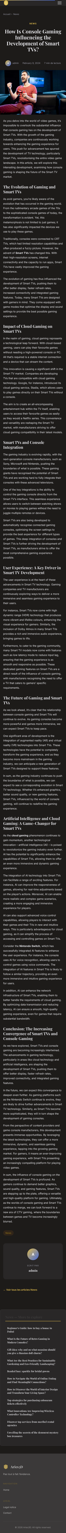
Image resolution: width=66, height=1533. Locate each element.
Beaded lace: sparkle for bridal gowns (28, 1371)
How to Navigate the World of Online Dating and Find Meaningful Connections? (31, 1380)
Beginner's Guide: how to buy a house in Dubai (29, 1329)
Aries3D (17, 1466)
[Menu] (59, 3)
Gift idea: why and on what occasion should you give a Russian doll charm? (31, 1351)
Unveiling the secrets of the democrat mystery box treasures (32, 1434)
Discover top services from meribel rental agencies (30, 1423)
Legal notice (9, 1507)
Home (6, 1489)
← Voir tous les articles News (20, 1289)
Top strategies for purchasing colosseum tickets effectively (29, 1402)
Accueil (6, 14)
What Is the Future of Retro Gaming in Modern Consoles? (28, 1340)
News (16, 14)
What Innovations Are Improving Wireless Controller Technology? (30, 1412)
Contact (7, 1512)
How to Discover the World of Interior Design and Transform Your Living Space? (32, 1391)
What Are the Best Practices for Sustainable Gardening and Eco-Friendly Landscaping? (31, 1362)
